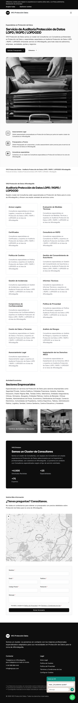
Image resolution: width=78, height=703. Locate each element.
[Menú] (71, 13)
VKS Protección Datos (19, 13)
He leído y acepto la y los (36, 605)
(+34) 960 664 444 (12, 665)
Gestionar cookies (26, 6)
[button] (39, 537)
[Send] (72, 689)
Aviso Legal (44, 660)
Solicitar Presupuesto (14, 50)
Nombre (12, 570)
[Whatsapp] (72, 697)
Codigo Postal (14, 587)
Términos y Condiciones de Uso (50, 605)
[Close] (73, 679)
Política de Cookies (46, 663)
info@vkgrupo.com (12, 668)
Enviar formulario (39, 610)
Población (43, 587)
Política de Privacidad (30, 605)
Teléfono (43, 578)
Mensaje (12, 595)
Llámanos (31, 50)
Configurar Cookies (46, 672)
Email (11, 578)
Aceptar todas (10, 6)
